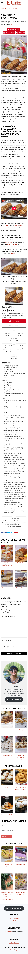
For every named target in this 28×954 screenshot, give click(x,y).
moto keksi (9, 242)
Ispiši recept (21, 32)
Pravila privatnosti (14, 943)
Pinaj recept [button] (15, 325)
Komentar (8, 616)
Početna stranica (6, 8)
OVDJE (7, 225)
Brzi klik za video (9, 32)
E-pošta (7, 647)
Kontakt (14, 920)
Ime (6, 640)
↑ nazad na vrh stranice (14, 908)
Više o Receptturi (13, 699)
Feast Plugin (14, 950)
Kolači (15, 8)
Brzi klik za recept (15, 29)
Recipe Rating (5, 610)
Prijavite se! (8, 931)
